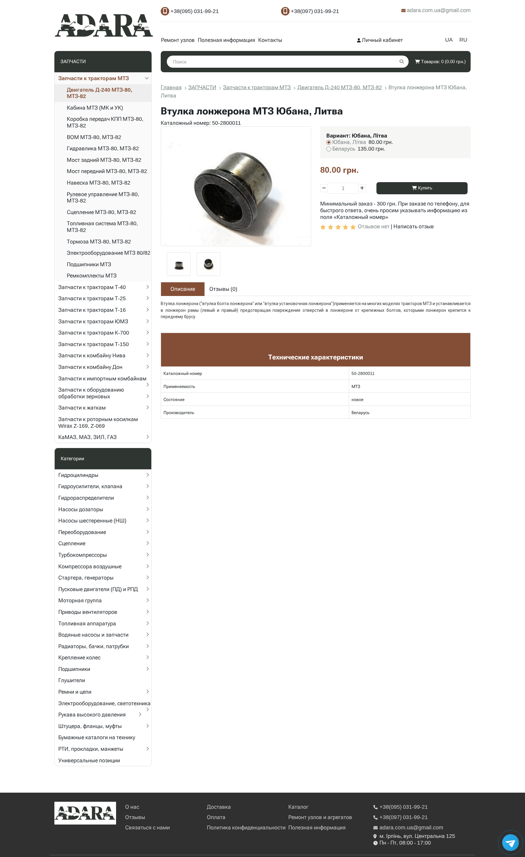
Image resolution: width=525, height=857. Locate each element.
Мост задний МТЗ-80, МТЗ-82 (104, 160)
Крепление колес (79, 657)
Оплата (216, 817)
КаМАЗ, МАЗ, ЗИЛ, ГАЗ (87, 437)
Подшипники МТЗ (89, 264)
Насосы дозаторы (80, 509)
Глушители (71, 680)
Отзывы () (223, 289)
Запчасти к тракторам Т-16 (92, 310)
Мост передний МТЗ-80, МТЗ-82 (107, 171)
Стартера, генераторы (86, 577)
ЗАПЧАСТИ (202, 87)
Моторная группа (80, 600)
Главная (171, 87)
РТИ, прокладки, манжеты (90, 749)
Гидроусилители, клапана (90, 486)
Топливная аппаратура (87, 623)
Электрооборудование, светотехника (104, 703)
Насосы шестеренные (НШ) (92, 520)
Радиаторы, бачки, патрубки (93, 646)
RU (463, 39)
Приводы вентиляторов (87, 612)
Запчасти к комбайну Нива (91, 355)
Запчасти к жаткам (82, 407)
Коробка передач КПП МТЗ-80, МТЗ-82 (105, 122)
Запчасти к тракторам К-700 (93, 332)
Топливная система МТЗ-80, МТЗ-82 (102, 226)
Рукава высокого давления (92, 714)
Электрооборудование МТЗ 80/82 (108, 253)
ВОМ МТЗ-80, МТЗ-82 (94, 137)
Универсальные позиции (89, 760)
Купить (424, 188)
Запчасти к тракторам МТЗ (93, 78)
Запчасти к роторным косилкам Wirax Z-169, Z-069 (98, 422)
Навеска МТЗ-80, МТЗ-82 (98, 182)
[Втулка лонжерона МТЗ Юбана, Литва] (236, 186)
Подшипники (74, 669)
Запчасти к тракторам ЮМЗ (93, 321)
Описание (182, 289)
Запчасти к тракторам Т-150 (93, 344)
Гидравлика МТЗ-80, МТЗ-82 (103, 148)
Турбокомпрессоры (82, 555)
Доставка (219, 807)
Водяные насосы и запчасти (93, 634)
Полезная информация (226, 40)
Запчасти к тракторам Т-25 (92, 298)
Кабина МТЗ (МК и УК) (95, 107)
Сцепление (71, 543)
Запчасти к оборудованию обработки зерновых (91, 393)
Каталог (298, 807)
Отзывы (135, 817)
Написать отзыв (413, 226)
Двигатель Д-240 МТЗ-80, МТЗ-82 (99, 93)
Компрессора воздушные (90, 566)
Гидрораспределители (86, 498)
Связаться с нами (147, 827)
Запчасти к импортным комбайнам (102, 378)
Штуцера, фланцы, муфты (90, 726)
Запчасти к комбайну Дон (90, 367)
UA (449, 39)
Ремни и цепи (74, 692)
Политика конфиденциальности (246, 827)
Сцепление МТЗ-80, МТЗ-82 (101, 212)
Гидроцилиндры (78, 475)
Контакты (270, 40)
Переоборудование (82, 532)
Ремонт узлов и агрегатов (320, 817)
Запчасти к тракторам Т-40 (92, 287)
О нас (132, 807)
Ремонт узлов (178, 40)
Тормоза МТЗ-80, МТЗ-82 (99, 241)
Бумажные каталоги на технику (96, 737)
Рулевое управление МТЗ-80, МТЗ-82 (103, 197)
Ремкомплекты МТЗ (92, 275)
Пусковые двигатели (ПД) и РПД (98, 589)
